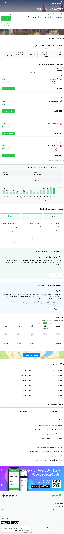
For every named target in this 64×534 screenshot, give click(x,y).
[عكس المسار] (50, 18)
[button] (54, 191)
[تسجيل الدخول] (5, 2)
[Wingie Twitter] (7, 496)
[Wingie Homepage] (57, 2)
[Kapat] (3, 529)
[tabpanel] (32, 116)
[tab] (60, 69)
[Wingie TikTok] (3, 495)
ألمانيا (60, 38)
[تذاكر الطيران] (63, 38)
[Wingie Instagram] (10, 496)
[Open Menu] (2, 3)
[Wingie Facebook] (13, 496)
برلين (57, 38)
